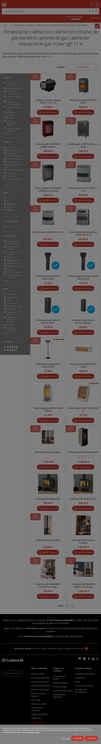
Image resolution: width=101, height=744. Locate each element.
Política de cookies (33, 732)
